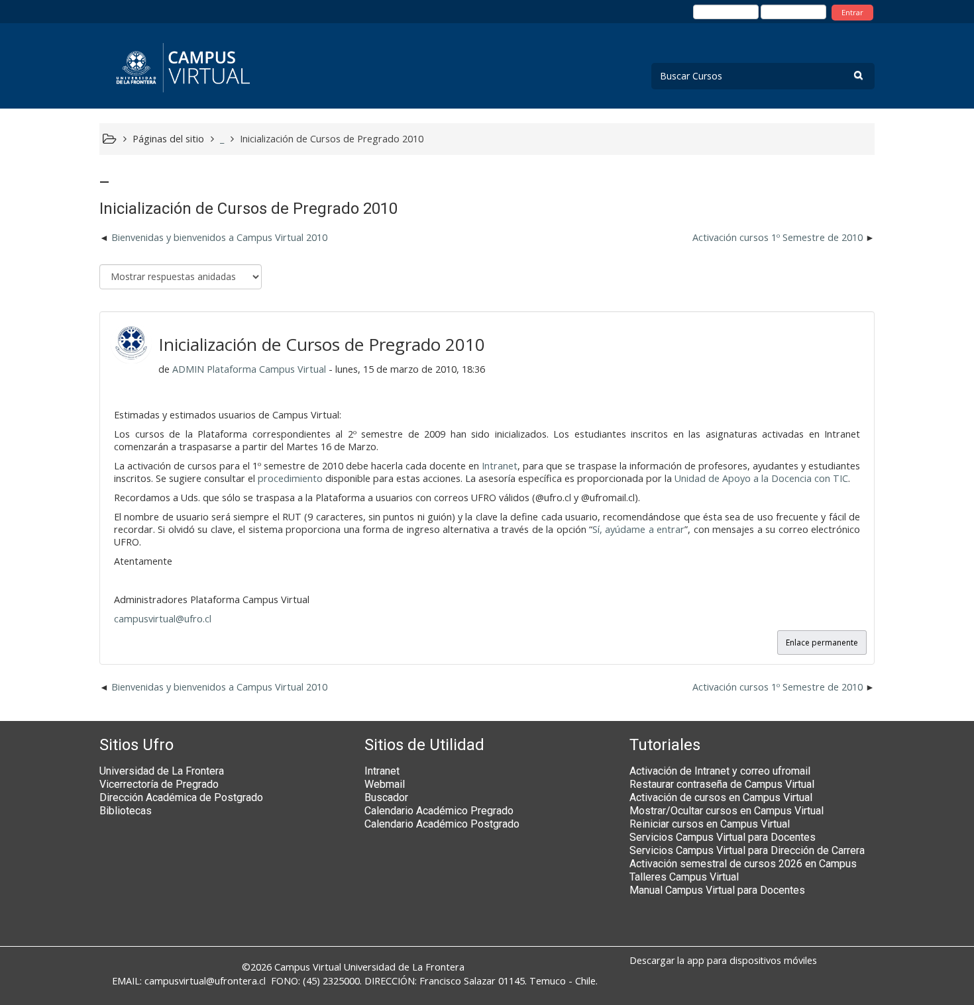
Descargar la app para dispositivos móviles (723, 960)
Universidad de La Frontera (161, 771)
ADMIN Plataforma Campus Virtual (249, 369)
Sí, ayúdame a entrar (638, 529)
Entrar (852, 12)
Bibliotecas (125, 810)
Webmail (384, 784)
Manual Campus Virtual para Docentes (717, 890)
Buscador (386, 797)
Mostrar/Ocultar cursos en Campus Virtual (726, 810)
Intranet (499, 465)
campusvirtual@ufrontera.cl (205, 981)
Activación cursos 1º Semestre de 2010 (777, 237)
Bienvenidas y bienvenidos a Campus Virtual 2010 (219, 237)
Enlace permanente (822, 642)
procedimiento (290, 478)
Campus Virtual (307, 967)
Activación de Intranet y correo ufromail (719, 771)
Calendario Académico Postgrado (441, 824)
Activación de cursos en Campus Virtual (720, 797)
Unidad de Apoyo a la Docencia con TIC (761, 478)
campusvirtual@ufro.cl (162, 618)
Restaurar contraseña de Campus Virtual (721, 784)
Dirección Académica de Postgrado (181, 797)
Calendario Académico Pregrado (439, 810)
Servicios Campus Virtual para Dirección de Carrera (747, 850)
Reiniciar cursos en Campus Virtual (709, 824)
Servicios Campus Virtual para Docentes (722, 837)
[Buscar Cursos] (858, 75)
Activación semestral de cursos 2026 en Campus (743, 863)
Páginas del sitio (168, 138)
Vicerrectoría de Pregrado (159, 784)
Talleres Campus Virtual (684, 877)
